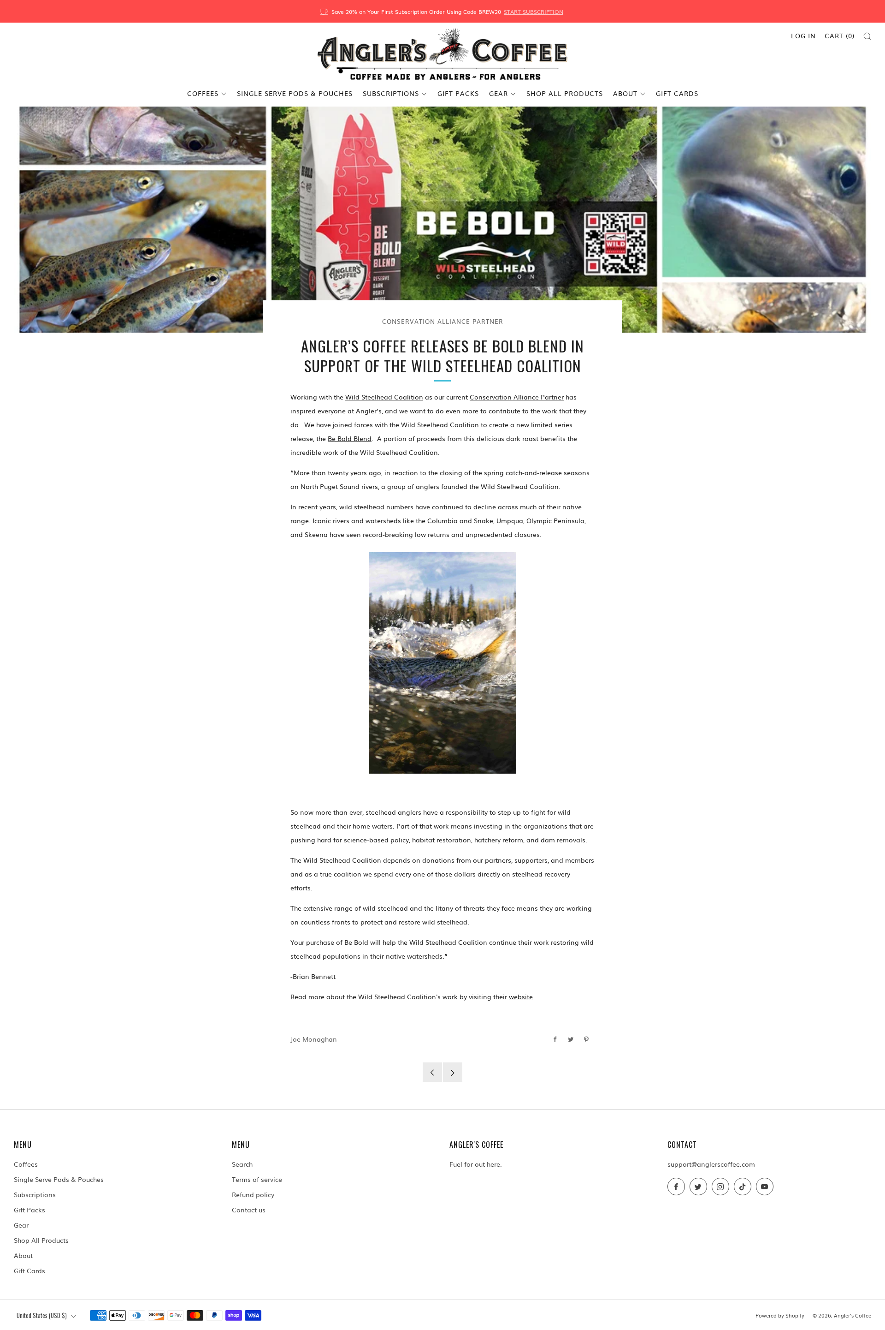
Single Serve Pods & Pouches (295, 93)
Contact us (249, 1209)
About (625, 93)
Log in (803, 35)
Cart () (840, 35)
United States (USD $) (42, 1315)
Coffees (202, 93)
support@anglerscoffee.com (711, 1164)
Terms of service (257, 1179)
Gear (498, 93)
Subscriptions (391, 93)
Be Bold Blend (350, 438)
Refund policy (253, 1194)
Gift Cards (677, 93)
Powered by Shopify (779, 1315)
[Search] (867, 36)
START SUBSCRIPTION (533, 11)
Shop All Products (564, 93)
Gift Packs (458, 93)
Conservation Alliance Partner (442, 321)
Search (242, 1164)
